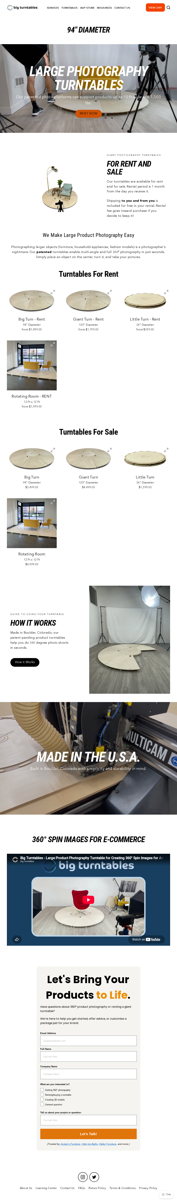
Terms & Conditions (122, 1188)
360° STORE (87, 8)
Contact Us (67, 1188)
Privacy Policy (148, 1188)
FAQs (81, 1188)
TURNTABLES (69, 8)
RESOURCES (104, 8)
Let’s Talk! (88, 1134)
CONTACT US (122, 8)
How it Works (25, 662)
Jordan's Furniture (70, 1144)
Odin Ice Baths (90, 1144)
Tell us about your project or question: (60, 1112)
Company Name (48, 1066)
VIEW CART (155, 7)
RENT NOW (88, 113)
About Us (26, 1188)
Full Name (45, 1049)
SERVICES (53, 8)
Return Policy (97, 1188)
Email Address (48, 1033)
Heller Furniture (107, 1144)
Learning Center (46, 1188)
